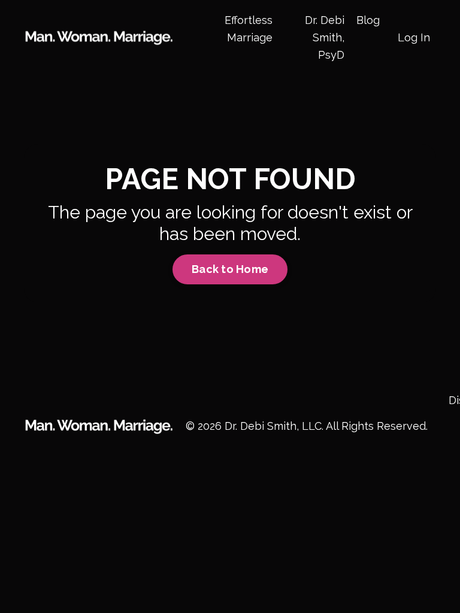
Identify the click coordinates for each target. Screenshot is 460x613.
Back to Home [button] (230, 269)
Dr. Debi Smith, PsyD (324, 37)
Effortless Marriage (249, 29)
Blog (368, 20)
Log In (414, 37)
